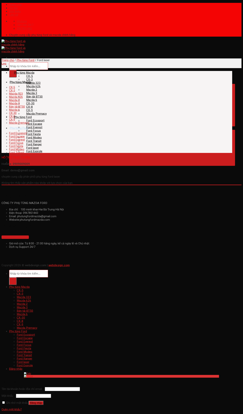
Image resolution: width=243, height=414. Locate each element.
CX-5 (12, 87)
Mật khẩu (8, 395)
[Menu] (9, 57)
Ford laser (32, 148)
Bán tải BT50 (17, 106)
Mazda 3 (14, 103)
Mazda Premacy (36, 113)
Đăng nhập (36, 402)
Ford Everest (17, 139)
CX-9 (12, 119)
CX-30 (13, 113)
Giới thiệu (15, 11)
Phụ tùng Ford (25, 60)
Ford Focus (16, 143)
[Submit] (13, 73)
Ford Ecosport (18, 133)
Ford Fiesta (16, 146)
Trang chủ (15, 4)
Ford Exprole (34, 151)
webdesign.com (59, 265)
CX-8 (12, 116)
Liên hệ (13, 15)
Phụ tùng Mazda (21, 82)
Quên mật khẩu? (12, 409)
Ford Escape (17, 136)
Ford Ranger (34, 144)
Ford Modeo (16, 149)
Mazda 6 (14, 110)
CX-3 (12, 90)
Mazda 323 (16, 93)
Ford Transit (16, 152)
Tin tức (13, 8)
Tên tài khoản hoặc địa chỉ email (23, 389)
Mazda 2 (14, 100)
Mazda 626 (16, 97)
